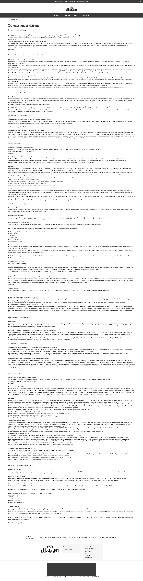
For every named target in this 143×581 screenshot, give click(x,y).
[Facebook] (9, 9)
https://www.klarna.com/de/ (80, 160)
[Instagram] (13, 9)
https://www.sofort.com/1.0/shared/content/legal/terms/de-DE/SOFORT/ (74, 394)
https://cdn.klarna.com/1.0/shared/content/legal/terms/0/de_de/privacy (72, 162)
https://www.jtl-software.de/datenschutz (48, 459)
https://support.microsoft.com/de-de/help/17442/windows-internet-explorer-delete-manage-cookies (40, 181)
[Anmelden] (128, 8)
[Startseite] (9, 19)
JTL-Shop (78, 576)
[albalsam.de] (71, 8)
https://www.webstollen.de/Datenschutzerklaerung (60, 444)
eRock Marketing (95, 576)
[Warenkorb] (133, 8)
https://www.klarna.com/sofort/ (103, 394)
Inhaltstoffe (86, 15)
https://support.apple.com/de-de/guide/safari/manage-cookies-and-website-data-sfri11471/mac (33, 185)
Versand (66, 576)
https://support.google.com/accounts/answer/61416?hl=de (26, 179)
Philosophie (67, 15)
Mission (76, 15)
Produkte (57, 15)
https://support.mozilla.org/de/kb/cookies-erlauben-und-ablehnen (31, 183)
